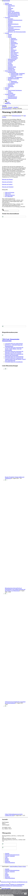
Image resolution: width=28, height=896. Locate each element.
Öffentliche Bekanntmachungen (12, 854)
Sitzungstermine (6, 341)
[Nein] (13, 895)
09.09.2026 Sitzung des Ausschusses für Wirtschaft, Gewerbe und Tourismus (14, 352)
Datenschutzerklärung (10, 862)
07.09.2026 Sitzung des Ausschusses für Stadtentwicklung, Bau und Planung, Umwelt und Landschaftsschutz (15, 359)
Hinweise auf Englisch (7, 182)
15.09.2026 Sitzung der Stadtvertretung (14, 343)
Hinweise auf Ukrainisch (7, 186)
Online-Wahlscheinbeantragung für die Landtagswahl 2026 (13, 814)
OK (25, 893)
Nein (1, 895)
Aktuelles (4, 106)
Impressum (7, 861)
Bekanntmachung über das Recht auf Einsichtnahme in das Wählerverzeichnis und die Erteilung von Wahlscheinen (15, 589)
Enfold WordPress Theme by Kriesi (18, 866)
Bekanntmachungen (16, 115)
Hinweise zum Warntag (7, 179)
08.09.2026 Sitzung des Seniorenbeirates (14, 356)
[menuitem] (15, 3)
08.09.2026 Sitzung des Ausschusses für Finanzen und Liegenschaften (14, 354)
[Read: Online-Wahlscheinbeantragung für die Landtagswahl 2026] (6, 706)
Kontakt (7, 860)
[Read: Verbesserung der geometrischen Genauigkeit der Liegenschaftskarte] (6, 593)
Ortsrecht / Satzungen (10, 856)
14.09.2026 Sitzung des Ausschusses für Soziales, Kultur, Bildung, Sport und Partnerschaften (14, 349)
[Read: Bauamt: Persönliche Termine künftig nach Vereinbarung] (6, 369)
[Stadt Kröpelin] (6, 0)
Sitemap (7, 858)
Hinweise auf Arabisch (7, 184)
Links (6, 857)
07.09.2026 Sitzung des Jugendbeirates (14, 361)
